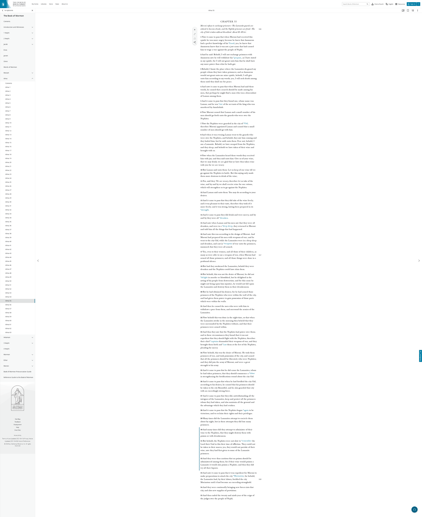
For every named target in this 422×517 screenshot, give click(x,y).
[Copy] (194, 38)
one (221, 104)
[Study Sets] (403, 10)
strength (205, 210)
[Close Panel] (32, 10)
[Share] (194, 42)
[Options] (417, 10)
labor (252, 373)
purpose (237, 57)
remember (247, 441)
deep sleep (227, 226)
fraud (231, 43)
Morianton (239, 476)
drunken (224, 218)
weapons (228, 243)
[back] (3, 10)
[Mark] (194, 34)
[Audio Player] (414, 509)
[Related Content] (413, 10)
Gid (246, 123)
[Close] (194, 29)
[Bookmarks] (408, 10)
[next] (419, 260)
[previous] (38, 260)
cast (225, 344)
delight (204, 277)
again (246, 410)
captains (214, 341)
